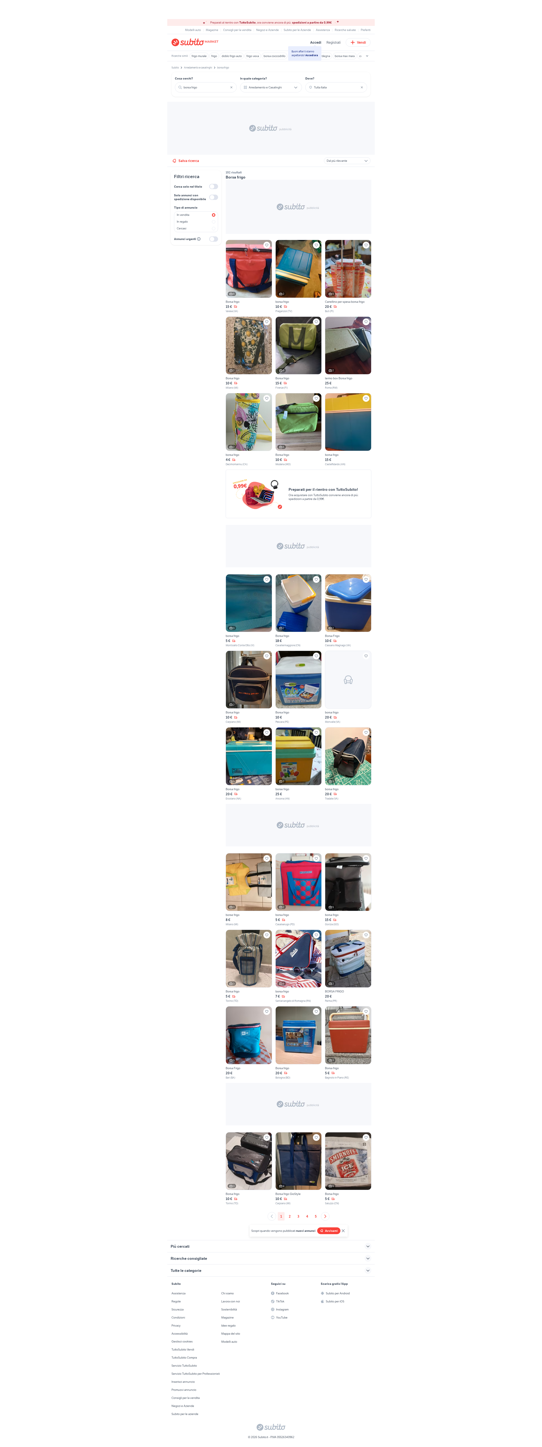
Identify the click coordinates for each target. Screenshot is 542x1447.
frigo (214, 56)
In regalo (182, 221)
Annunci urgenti (185, 239)
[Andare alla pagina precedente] (272, 1216)
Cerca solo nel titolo (188, 186)
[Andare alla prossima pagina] (325, 1216)
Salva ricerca (188, 161)
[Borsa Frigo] (348, 610)
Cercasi (181, 228)
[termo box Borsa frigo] (348, 353)
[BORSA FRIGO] (348, 966)
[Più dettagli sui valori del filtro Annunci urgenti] (199, 239)
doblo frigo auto (232, 56)
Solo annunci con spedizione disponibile (190, 197)
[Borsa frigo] (249, 276)
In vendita (183, 215)
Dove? (309, 78)
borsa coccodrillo (274, 56)
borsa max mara (345, 56)
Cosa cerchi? (184, 78)
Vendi (361, 42)
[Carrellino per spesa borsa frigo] (348, 276)
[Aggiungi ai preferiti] (266, 245)
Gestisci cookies (182, 1341)
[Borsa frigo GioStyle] (298, 1168)
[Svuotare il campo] (231, 87)
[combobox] (206, 87)
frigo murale (199, 56)
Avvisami (331, 1231)
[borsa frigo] (298, 276)
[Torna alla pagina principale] (195, 42)
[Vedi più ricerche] (367, 56)
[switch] (213, 186)
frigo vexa (252, 56)
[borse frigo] (298, 763)
